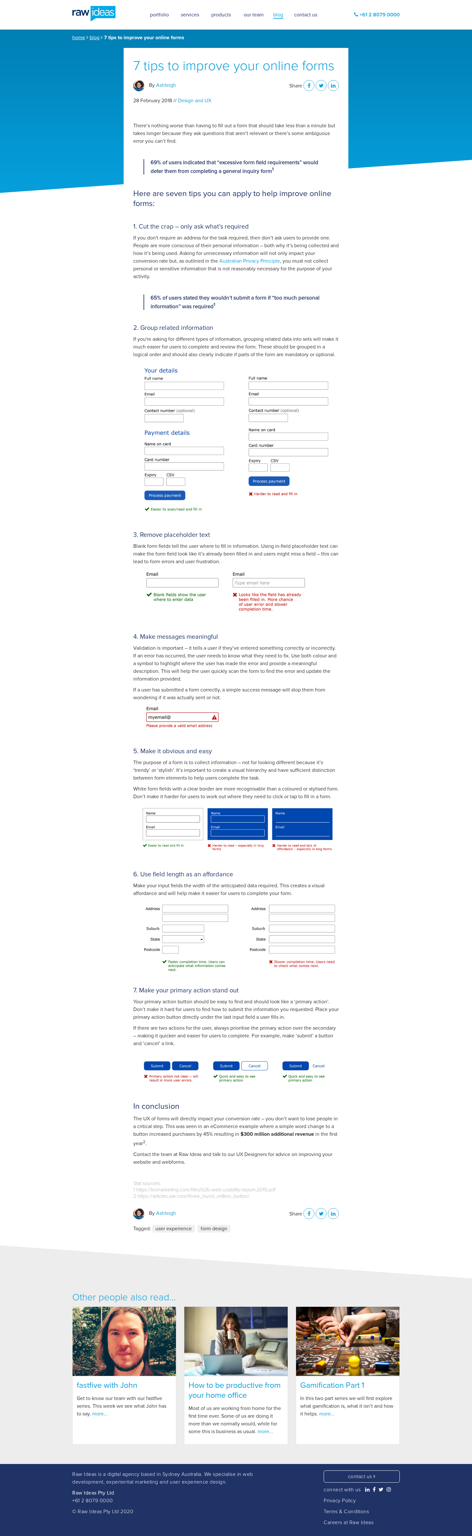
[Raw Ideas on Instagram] (389, 1489)
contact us (361, 1476)
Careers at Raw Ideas (348, 1522)
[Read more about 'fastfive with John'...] (124, 1341)
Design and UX (194, 100)
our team (254, 15)
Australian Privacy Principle (249, 261)
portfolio (159, 15)
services (190, 15)
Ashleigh (166, 85)
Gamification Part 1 (332, 1385)
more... (100, 1414)
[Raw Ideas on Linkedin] (367, 1489)
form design (214, 1228)
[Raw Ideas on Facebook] (374, 1489)
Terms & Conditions (346, 1511)
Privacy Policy (340, 1500)
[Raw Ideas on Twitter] (381, 1489)
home (78, 37)
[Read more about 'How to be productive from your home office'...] (236, 1341)
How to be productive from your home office (234, 1390)
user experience (173, 1228)
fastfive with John (107, 1385)
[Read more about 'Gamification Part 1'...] (347, 1341)
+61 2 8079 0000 (92, 1500)
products (221, 15)
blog (95, 37)
